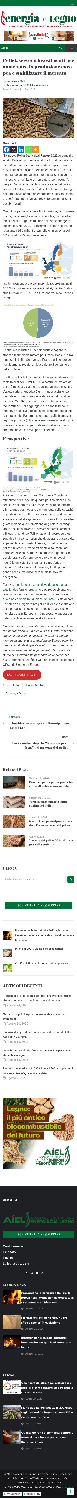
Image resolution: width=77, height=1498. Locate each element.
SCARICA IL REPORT (22, 674)
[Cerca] (29, 48)
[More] (35, 149)
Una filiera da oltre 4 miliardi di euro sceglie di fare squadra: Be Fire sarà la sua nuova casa (47, 1387)
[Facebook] (6, 149)
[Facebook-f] (27, 1273)
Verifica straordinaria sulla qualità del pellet (48, 804)
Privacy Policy (13, 1494)
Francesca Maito (16, 81)
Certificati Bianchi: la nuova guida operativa (41, 963)
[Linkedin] (21, 149)
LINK (30, 420)
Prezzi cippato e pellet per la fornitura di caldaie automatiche (51, 784)
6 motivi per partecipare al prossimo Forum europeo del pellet (51, 823)
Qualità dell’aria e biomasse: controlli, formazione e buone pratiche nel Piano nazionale (47, 1437)
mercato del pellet (35, 685)
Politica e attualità (37, 85)
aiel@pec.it (67, 1486)
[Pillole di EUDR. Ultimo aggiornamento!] (7, 953)
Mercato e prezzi (16, 85)
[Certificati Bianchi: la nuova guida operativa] (7, 968)
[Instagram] (42, 1273)
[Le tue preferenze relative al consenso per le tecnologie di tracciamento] (70, 1491)
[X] (13, 149)
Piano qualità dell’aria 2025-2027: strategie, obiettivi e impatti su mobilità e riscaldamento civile (47, 1412)
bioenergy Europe (16, 693)
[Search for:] (34, 879)
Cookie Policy (33, 1494)
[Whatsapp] (28, 149)
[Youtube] (37, 1273)
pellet (16, 685)
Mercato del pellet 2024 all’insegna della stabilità (51, 842)
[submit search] (60, 48)
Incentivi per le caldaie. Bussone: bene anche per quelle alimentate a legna (46, 1342)
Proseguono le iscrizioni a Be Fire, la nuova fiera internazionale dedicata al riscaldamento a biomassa (44, 935)
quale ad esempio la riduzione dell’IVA (28, 599)
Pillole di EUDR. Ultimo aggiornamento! (39, 948)
